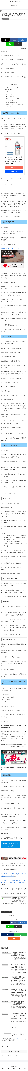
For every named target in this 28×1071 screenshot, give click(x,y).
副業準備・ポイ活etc (7, 911)
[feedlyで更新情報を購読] (20, 934)
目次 (12, 84)
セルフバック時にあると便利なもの (14, 104)
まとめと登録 (9, 106)
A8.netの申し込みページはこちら (10, 248)
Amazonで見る (14, 171)
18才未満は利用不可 (12, 102)
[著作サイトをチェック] (7, 934)
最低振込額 (10, 100)
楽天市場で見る (14, 167)
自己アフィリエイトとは (12, 87)
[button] (18, 44)
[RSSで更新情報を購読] (14, 938)
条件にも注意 (10, 96)
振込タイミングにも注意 (13, 98)
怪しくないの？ (10, 91)
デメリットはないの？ (11, 94)
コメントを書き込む (14, 1051)
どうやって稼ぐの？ (11, 89)
